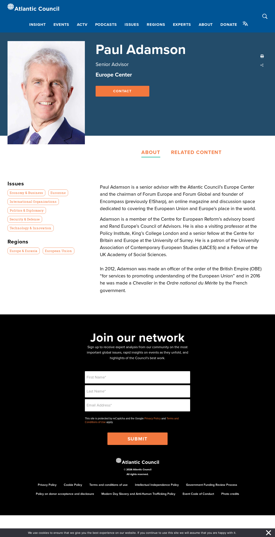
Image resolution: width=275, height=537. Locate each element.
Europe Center (114, 75)
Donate (228, 24)
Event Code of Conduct (198, 494)
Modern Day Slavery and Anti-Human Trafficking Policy (138, 494)
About (206, 24)
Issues (132, 24)
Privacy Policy (152, 418)
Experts (182, 24)
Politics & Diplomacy (27, 210)
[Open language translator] (245, 24)
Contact (122, 91)
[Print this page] (262, 56)
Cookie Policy (73, 485)
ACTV (82, 24)
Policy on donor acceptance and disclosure (65, 494)
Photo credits (230, 494)
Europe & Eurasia (23, 251)
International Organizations (33, 201)
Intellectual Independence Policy (157, 485)
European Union (58, 251)
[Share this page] (262, 65)
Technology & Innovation (30, 228)
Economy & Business (26, 193)
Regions (156, 24)
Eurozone (58, 193)
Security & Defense (25, 219)
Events (61, 24)
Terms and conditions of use (108, 485)
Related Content (196, 152)
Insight (37, 24)
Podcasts (106, 24)
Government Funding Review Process (211, 485)
